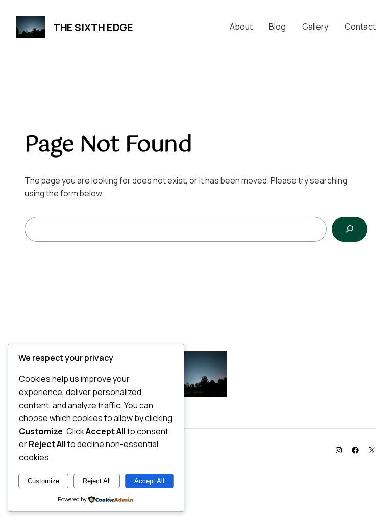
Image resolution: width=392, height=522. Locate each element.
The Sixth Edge (93, 27)
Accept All (149, 481)
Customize (43, 481)
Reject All (97, 481)
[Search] (350, 229)
